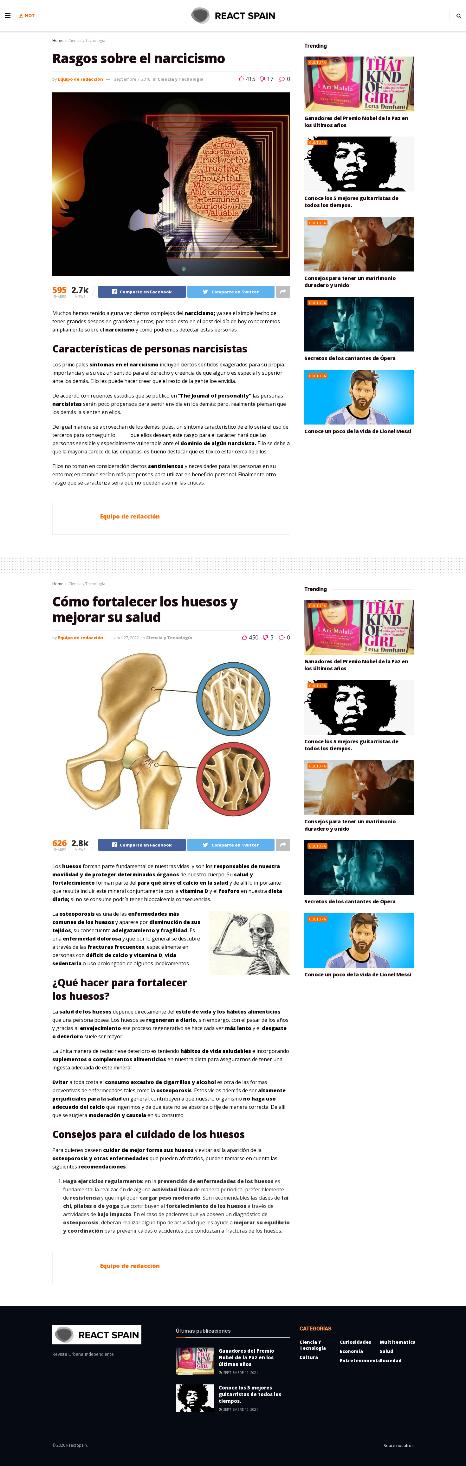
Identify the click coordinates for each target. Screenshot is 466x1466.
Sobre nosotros (399, 1445)
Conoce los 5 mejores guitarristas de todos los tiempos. (351, 202)
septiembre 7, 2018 (132, 79)
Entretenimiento (360, 1360)
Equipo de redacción (80, 79)
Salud (386, 1351)
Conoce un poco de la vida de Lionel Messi (357, 431)
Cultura (317, 62)
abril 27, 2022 (126, 637)
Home (57, 40)
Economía (351, 1351)
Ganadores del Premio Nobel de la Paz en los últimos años (246, 1357)
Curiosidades (355, 1342)
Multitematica (398, 1342)
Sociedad (391, 1360)
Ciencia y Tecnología (86, 40)
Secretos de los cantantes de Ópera (350, 358)
